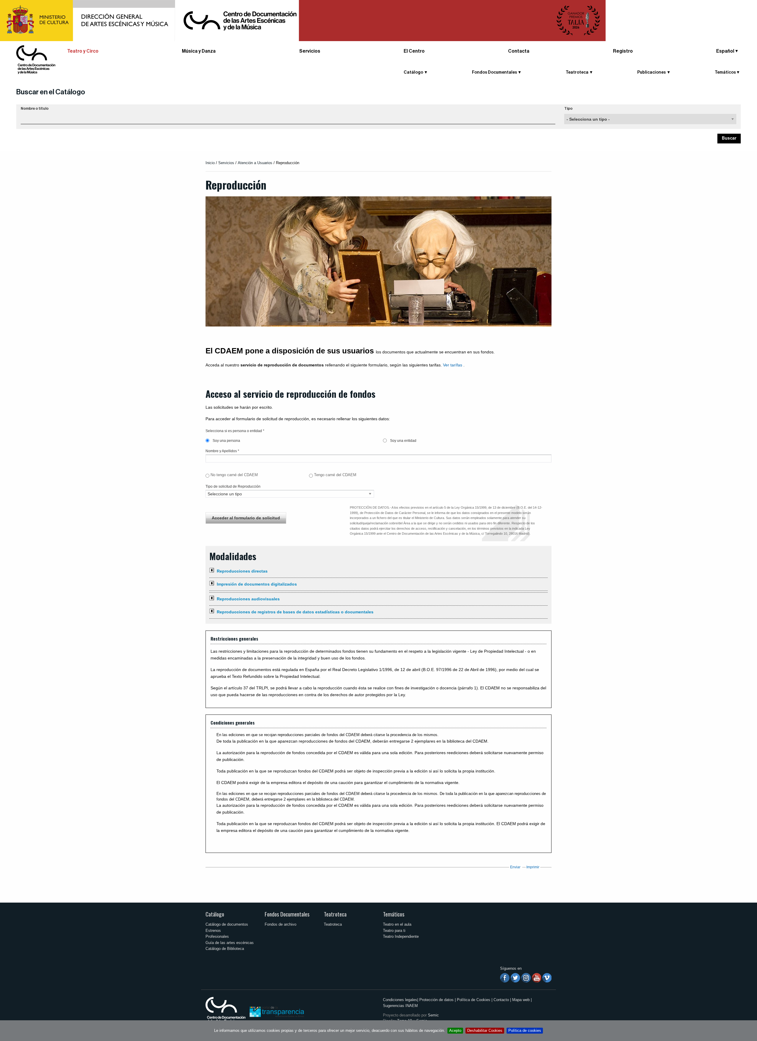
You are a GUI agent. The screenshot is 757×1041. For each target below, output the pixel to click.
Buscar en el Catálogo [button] (50, 92)
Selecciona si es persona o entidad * (235, 431)
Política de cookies (524, 1030)
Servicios (309, 51)
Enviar (515, 867)
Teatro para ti (394, 930)
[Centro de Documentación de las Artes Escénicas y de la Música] (35, 59)
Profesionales (217, 936)
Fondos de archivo (280, 924)
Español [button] (725, 51)
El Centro (414, 51)
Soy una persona (226, 441)
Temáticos (394, 914)
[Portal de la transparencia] (276, 1011)
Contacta (518, 51)
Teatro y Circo (82, 51)
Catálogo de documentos (227, 924)
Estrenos (213, 930)
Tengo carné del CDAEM (335, 475)
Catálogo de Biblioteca (225, 948)
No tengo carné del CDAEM (234, 475)
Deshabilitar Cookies (484, 1030)
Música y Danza (199, 51)
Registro (623, 51)
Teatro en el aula (397, 924)
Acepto (455, 1030)
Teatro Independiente (401, 936)
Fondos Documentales (287, 914)
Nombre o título (34, 108)
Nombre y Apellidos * (222, 451)
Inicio (210, 163)
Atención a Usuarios (255, 163)
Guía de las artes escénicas (230, 942)
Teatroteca (335, 914)
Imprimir (532, 867)
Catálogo (215, 914)
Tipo (568, 108)
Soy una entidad (402, 441)
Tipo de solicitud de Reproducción (233, 486)
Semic (433, 1015)
